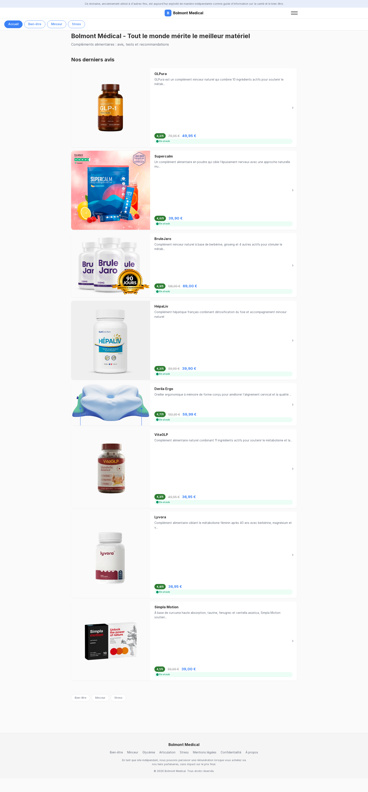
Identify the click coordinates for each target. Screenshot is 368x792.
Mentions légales (204, 752)
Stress (76, 24)
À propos (252, 752)
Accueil (13, 24)
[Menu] (294, 13)
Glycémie (148, 752)
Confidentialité (231, 752)
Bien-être (34, 24)
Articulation (167, 752)
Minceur (56, 24)
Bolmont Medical (185, 13)
